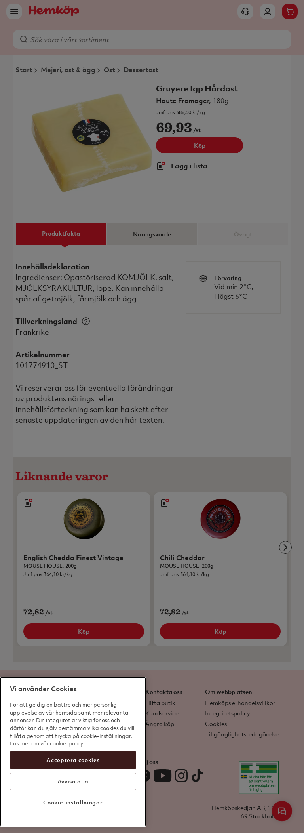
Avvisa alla (73, 781)
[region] (73, 752)
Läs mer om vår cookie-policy (46, 743)
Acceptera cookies (72, 760)
